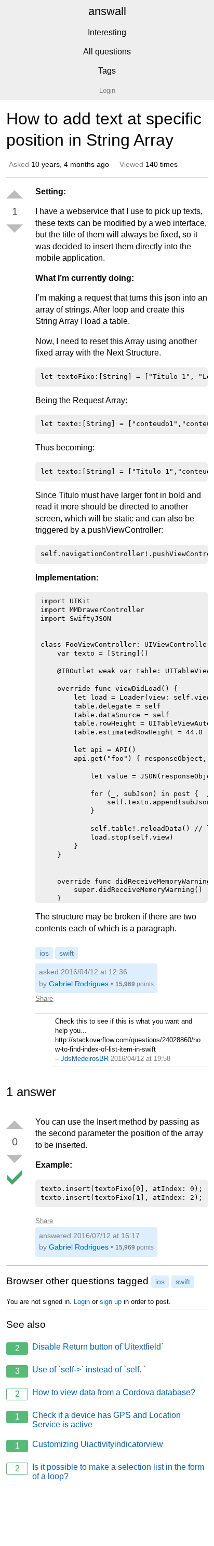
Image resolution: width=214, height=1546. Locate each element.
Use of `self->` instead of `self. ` (80, 1370)
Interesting (107, 32)
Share (44, 998)
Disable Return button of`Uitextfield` (89, 1347)
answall (107, 11)
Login (82, 1302)
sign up (111, 1302)
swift (66, 953)
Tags (107, 70)
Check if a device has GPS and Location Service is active (98, 1420)
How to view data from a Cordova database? (105, 1393)
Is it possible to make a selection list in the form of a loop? (110, 1472)
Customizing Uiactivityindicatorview (89, 1445)
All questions (107, 51)
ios (44, 953)
